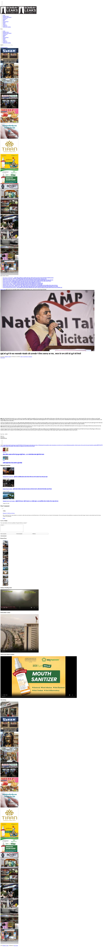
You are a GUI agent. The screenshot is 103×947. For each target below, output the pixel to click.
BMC (4, 20)
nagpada (71, 445)
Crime (4, 15)
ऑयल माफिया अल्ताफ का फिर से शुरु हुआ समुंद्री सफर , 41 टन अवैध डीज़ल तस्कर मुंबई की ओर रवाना (23, 454)
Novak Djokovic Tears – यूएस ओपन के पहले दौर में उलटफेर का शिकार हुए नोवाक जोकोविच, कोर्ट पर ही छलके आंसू (23, 283)
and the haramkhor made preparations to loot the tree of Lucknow (54, 445)
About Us (5, 24)
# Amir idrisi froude (6, 445)
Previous (4, 452)
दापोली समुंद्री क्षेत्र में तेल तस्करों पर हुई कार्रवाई (12, 462)
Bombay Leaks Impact (7, 17)
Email (4, 357)
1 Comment (30, 356)
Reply (4, 518)
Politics (4, 22)
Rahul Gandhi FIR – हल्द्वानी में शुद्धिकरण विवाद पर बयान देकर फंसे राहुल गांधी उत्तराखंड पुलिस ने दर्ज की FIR (22, 282)
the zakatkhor (94, 445)
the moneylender (89, 445)
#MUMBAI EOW (21, 445)
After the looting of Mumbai (36, 445)
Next (4, 460)
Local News (5, 18)
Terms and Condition (7, 26)
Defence (4, 19)
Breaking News (6, 16)
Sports (4, 23)
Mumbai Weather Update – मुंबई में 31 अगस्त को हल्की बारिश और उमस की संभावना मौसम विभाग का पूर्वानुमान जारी (22, 284)
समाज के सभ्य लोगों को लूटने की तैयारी (28, 446)
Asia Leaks (16, 945)
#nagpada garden (28, 445)
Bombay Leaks (8, 356)
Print (1, 357)
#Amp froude (15, 445)
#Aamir (11, 445)
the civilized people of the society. (79, 445)
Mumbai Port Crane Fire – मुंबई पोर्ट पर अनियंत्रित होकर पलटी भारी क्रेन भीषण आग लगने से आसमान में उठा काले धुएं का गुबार (24, 278)
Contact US (5, 25)
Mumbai (68, 445)
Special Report (5, 21)
